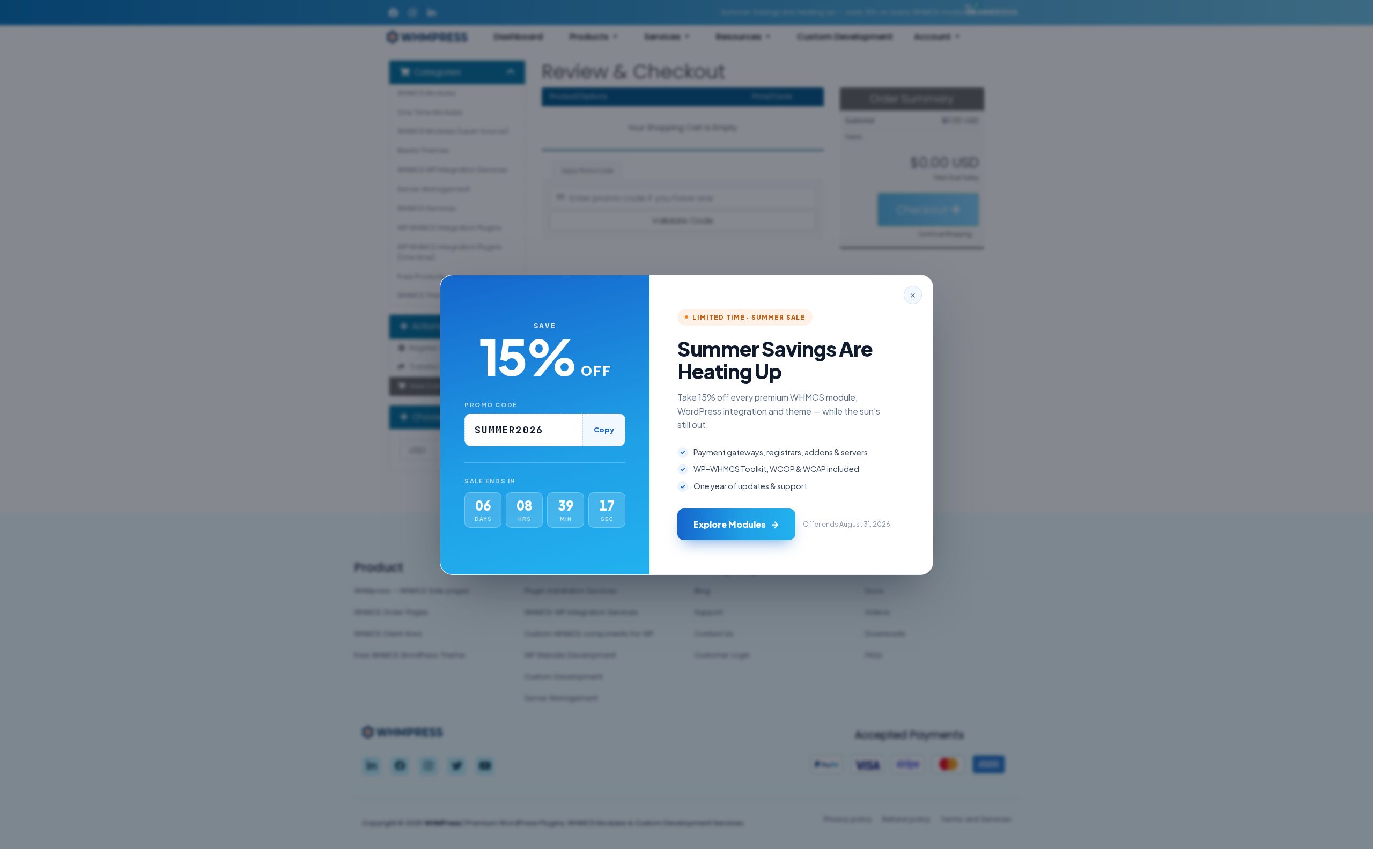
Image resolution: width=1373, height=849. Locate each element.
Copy (604, 429)
